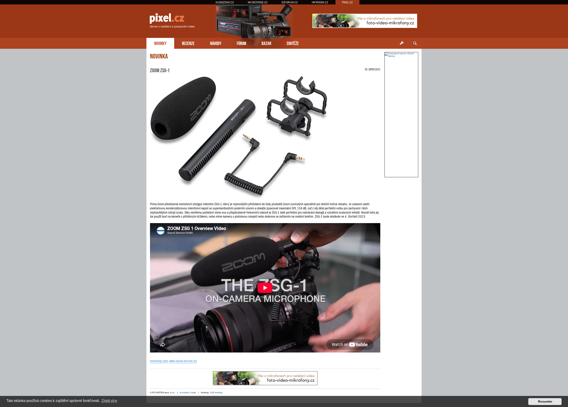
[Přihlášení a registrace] (401, 43)
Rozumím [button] (545, 401)
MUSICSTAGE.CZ (258, 2)
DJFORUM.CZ (290, 2)
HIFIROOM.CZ (320, 2)
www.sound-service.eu (183, 361)
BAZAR (266, 43)
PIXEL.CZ (347, 2)
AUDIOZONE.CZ (224, 2)
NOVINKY (160, 43)
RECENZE (188, 43)
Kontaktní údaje (188, 392)
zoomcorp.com (159, 361)
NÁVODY (215, 43)
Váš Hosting (216, 392)
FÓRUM (241, 43)
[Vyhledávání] (415, 43)
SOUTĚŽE (293, 43)
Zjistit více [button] (109, 401)
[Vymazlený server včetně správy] (401, 54)
